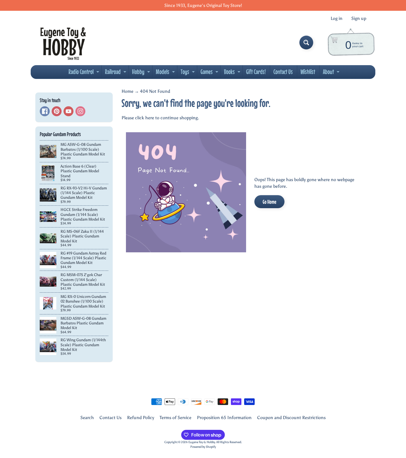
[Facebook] (45, 111)
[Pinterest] (57, 111)
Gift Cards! (256, 71)
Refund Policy (140, 417)
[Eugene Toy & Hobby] (63, 42)
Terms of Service (175, 417)
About (332, 73)
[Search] (306, 42)
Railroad (116, 73)
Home (127, 91)
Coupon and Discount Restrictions (291, 417)
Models (166, 73)
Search (87, 417)
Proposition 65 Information (224, 417)
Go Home (269, 201)
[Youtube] (68, 111)
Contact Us (283, 71)
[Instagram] (80, 111)
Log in (336, 18)
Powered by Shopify (203, 447)
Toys (188, 73)
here (149, 117)
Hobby (141, 73)
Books (233, 73)
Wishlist (307, 71)
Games (210, 73)
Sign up (358, 18)
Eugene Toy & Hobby (201, 442)
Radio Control (84, 73)
